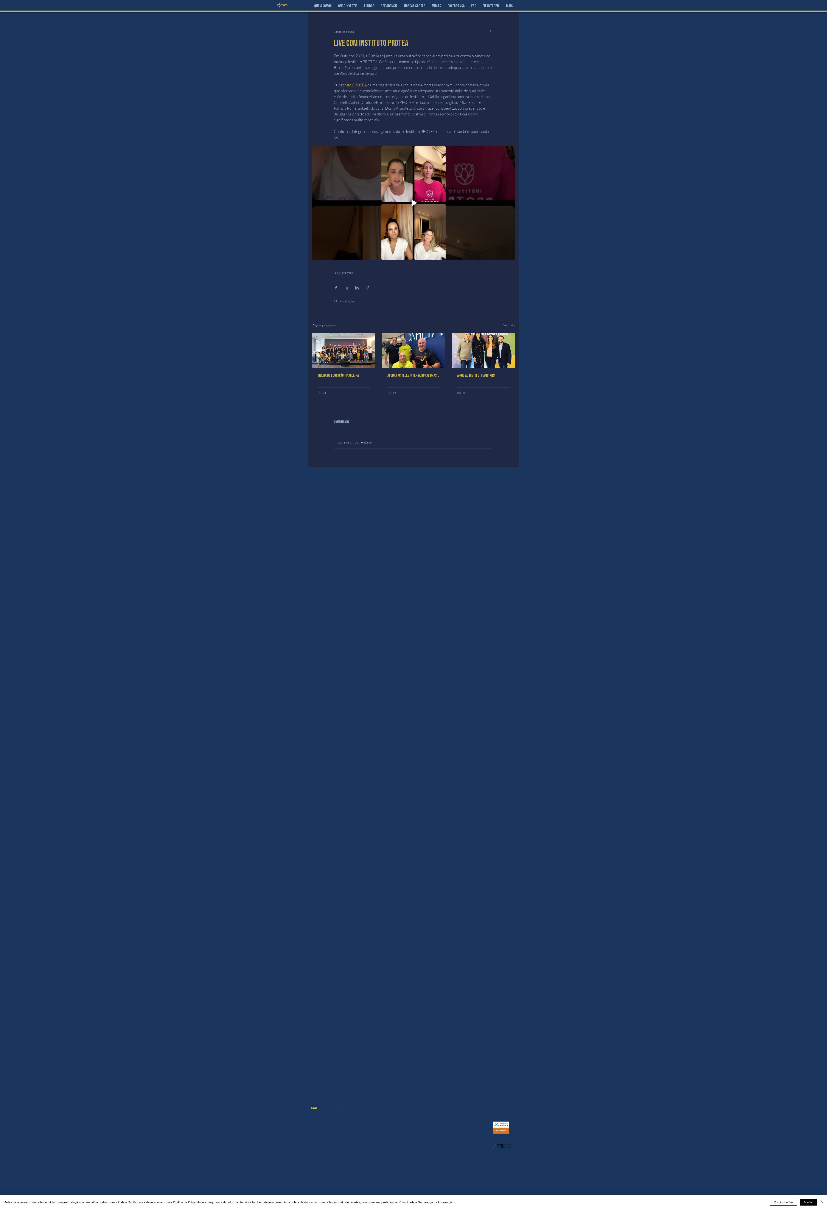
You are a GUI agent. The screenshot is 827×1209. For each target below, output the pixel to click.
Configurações (784, 1202)
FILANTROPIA (344, 273)
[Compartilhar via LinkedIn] (357, 288)
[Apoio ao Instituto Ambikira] (483, 350)
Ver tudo (509, 325)
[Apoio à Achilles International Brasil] (413, 350)
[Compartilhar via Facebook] (336, 288)
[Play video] (413, 203)
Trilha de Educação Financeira (338, 375)
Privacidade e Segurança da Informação (426, 1202)
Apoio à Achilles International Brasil (413, 375)
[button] (348, 6)
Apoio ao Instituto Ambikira (476, 375)
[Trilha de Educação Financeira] (343, 350)
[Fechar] (821, 1202)
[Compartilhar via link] (367, 288)
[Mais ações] (490, 31)
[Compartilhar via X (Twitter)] (346, 288)
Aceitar (808, 1202)
